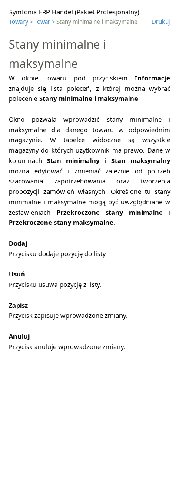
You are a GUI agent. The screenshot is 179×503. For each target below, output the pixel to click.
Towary (18, 22)
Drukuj (161, 22)
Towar (42, 22)
